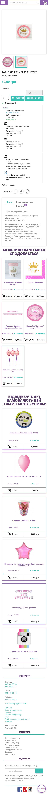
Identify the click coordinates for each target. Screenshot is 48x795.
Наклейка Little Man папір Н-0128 (24, 433)
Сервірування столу (13, 749)
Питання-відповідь (13, 714)
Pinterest (27, 191)
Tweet (21, 191)
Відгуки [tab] (21, 205)
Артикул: (5, 75)
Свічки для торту (12, 747)
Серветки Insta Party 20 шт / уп (24, 651)
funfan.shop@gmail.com (15, 703)
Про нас (8, 707)
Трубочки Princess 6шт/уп (13, 371)
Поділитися (14, 191)
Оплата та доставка (13, 710)
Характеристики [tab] (24, 202)
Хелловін (8, 752)
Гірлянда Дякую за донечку (24, 608)
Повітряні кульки (12, 745)
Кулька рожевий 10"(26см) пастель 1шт (24, 477)
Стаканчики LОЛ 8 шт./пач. (24, 520)
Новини (8, 721)
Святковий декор (12, 743)
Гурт (7, 717)
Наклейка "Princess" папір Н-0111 (35, 327)
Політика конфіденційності (17, 719)
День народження (12, 738)
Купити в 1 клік (34, 98)
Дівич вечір (10, 754)
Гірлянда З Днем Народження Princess (13, 327)
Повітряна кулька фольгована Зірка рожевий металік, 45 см (24, 565)
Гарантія (8, 712)
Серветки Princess (35, 282)
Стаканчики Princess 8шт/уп (13, 283)
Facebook (19, 789)
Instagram (30, 789)
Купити (17, 98)
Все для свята (10, 740)
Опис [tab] (9, 202)
